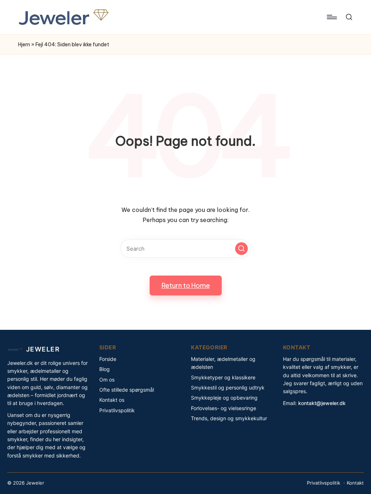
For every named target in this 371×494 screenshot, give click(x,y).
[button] (241, 248)
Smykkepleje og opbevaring (224, 398)
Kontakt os (111, 400)
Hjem (24, 44)
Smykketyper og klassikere (223, 377)
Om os (106, 379)
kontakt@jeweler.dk (322, 403)
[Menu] (331, 17)
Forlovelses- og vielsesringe (223, 408)
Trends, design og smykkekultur (229, 418)
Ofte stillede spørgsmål (126, 390)
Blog (104, 369)
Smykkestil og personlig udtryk (227, 387)
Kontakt (355, 483)
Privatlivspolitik (117, 410)
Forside (107, 359)
